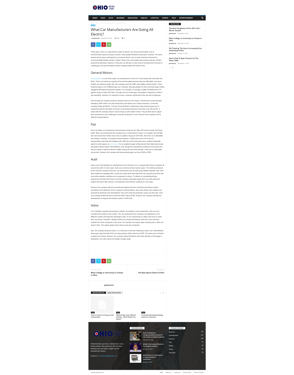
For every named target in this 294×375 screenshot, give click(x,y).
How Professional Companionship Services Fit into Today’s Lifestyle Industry (153, 335)
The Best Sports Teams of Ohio (151, 272)
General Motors (96, 78)
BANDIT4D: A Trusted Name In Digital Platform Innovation (153, 357)
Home (92, 23)
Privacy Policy (187, 372)
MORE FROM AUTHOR (114, 293)
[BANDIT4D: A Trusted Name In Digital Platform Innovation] (135, 358)
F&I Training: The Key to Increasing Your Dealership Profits (185, 49)
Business (120, 18)
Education (132, 18)
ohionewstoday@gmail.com (108, 356)
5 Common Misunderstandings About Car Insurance (152, 316)
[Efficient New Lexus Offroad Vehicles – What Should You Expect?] (127, 304)
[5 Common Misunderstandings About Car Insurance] (152, 304)
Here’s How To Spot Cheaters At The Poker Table (183, 59)
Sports (165, 18)
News (95, 18)
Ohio (103, 18)
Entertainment (186, 18)
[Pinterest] (103, 44)
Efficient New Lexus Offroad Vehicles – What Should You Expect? (126, 317)
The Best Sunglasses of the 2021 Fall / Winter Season (184, 29)
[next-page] (163, 293)
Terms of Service (199, 372)
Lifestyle (155, 18)
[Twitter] (98, 44)
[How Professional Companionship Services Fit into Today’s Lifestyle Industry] (135, 336)
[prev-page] (160, 293)
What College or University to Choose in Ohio (107, 273)
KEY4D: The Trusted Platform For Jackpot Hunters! (153, 345)
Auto (111, 18)
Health (144, 18)
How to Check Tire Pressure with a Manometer (102, 316)
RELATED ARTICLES (98, 293)
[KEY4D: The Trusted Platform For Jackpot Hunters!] (135, 347)
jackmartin (96, 38)
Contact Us (177, 372)
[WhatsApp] (109, 44)
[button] (202, 17)
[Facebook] (93, 44)
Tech (174, 18)
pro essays (114, 144)
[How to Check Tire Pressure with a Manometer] (102, 304)
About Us (168, 372)
